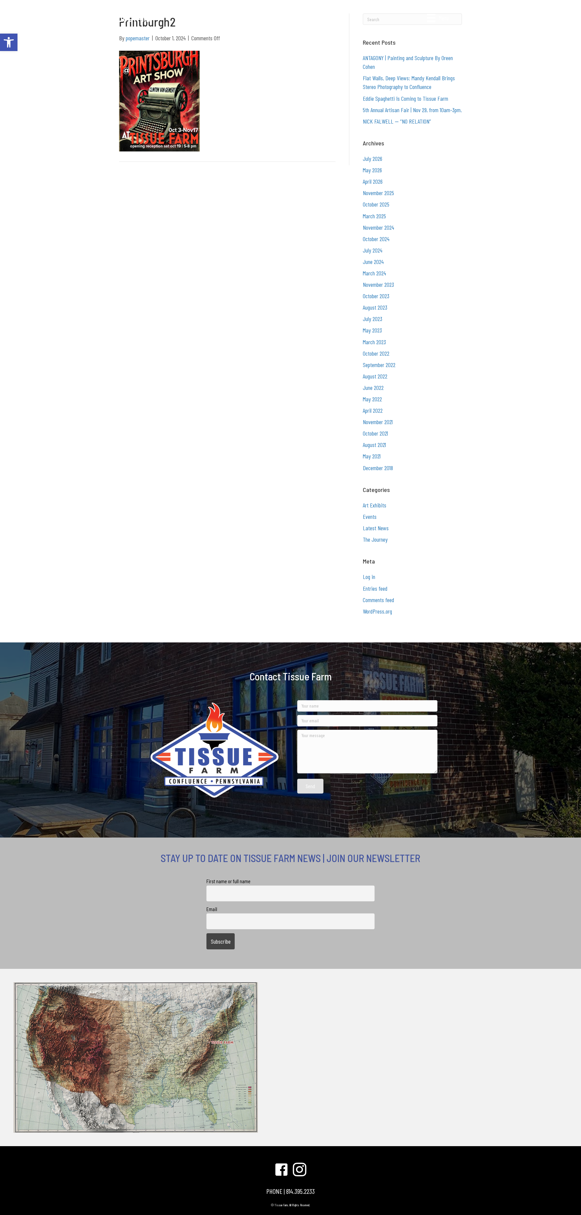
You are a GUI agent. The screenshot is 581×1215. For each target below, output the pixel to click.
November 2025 (378, 192)
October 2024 (376, 238)
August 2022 (375, 376)
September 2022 (379, 364)
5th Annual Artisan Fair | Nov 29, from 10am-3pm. (412, 110)
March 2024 (374, 273)
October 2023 (376, 296)
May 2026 (372, 170)
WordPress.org (377, 611)
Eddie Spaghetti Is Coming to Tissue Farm (405, 98)
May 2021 (372, 456)
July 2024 (372, 250)
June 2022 (373, 387)
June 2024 (373, 261)
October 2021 (375, 433)
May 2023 (372, 330)
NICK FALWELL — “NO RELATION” (397, 121)
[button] (8, 42)
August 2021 (374, 444)
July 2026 (372, 158)
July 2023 (372, 318)
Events (370, 516)
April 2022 (373, 410)
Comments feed (378, 599)
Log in (369, 576)
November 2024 (378, 227)
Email (211, 909)
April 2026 (373, 181)
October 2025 (376, 204)
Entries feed (375, 588)
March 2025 (374, 216)
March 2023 (374, 342)
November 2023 (378, 284)
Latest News (376, 528)
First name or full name (228, 881)
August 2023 (375, 307)
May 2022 (372, 399)
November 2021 (378, 421)
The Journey (375, 539)
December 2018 (378, 467)
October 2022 (376, 353)
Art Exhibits (374, 505)
